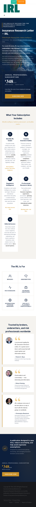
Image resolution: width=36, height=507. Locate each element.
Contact (17, 502)
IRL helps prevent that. (10, 208)
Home (10, 502)
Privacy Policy (16, 500)
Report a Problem (27, 502)
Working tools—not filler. (26, 210)
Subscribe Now (18, 96)
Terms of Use (7, 500)
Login (14, 1)
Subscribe (21, 1)
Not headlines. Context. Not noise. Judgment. (10, 168)
